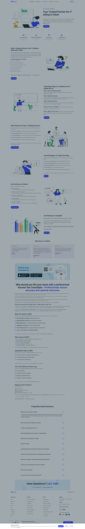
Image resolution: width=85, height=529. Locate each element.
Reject (66, 526)
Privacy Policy (19, 527)
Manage (71, 526)
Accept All (61, 526)
